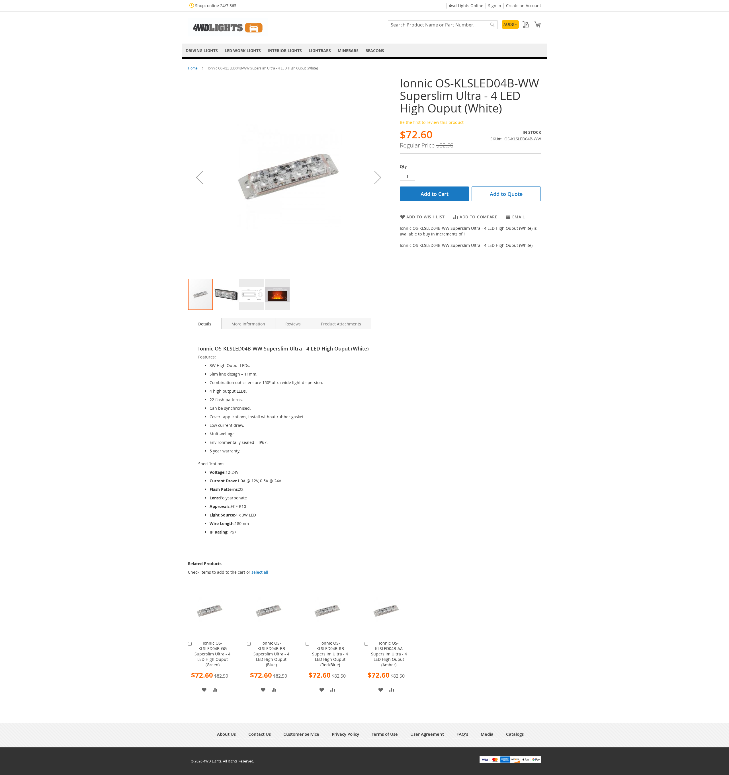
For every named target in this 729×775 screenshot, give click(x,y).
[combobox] (442, 24)
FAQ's (462, 734)
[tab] (205, 323)
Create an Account (523, 5)
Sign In (494, 5)
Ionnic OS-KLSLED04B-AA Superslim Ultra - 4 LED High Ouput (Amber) (389, 653)
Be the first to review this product (432, 122)
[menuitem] (201, 50)
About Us (226, 734)
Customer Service (301, 734)
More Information (248, 324)
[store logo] (228, 27)
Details (204, 324)
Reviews (293, 324)
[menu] (364, 50)
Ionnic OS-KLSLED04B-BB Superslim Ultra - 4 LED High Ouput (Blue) (271, 653)
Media (487, 734)
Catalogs (515, 734)
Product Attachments (341, 324)
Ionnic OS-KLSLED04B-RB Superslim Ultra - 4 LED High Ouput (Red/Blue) (330, 653)
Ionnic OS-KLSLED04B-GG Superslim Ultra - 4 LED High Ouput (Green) (212, 653)
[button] (510, 24)
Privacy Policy (345, 734)
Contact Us (259, 734)
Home (193, 68)
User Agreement (427, 734)
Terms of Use (385, 734)
